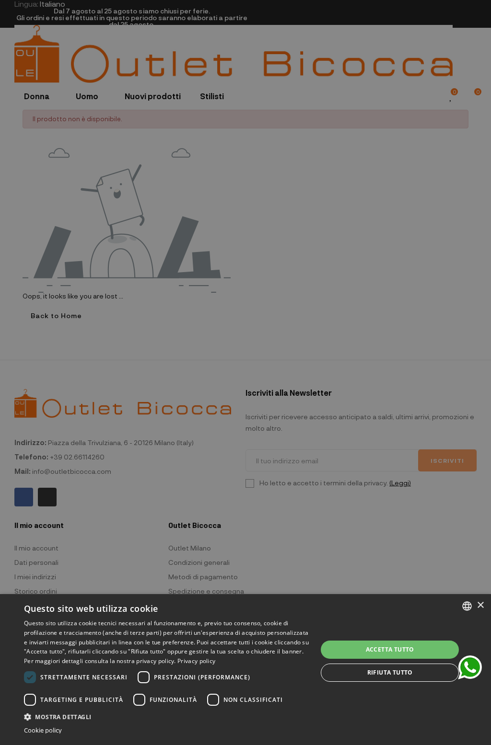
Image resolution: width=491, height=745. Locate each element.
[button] (166, 716)
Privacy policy (196, 661)
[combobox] (467, 606)
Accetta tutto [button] (390, 649)
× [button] (480, 605)
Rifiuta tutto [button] (390, 672)
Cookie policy (43, 730)
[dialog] (245, 669)
